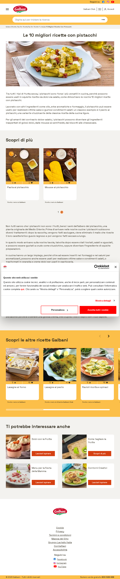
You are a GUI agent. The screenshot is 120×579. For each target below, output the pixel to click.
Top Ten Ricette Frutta (35, 27)
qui (22, 289)
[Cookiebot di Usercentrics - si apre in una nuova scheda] (96, 267)
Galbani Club (89, 9)
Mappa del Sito (60, 538)
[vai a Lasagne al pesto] (59, 364)
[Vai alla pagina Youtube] (112, 2)
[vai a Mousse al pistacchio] (60, 165)
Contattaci (60, 546)
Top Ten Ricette (22, 27)
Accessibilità (60, 549)
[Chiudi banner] (116, 267)
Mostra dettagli (103, 300)
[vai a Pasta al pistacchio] (22, 165)
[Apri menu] (7, 9)
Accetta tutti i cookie (98, 310)
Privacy (60, 531)
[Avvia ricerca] (102, 20)
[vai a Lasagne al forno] (22, 364)
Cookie (60, 527)
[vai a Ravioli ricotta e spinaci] (97, 364)
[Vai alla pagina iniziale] (20, 9)
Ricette (14, 27)
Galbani (8, 27)
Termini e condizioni (60, 535)
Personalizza (57, 310)
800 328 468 (108, 577)
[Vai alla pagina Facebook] (103, 2)
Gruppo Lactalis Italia (60, 542)
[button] (108, 336)
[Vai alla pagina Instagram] (108, 2)
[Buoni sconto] (100, 9)
